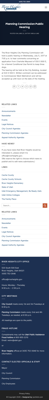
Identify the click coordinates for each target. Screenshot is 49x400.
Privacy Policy (24, 393)
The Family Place (9, 199)
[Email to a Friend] (26, 87)
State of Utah (7, 187)
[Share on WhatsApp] (14, 87)
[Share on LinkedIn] (35, 87)
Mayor (4, 368)
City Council (7, 373)
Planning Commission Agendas (15, 133)
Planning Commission (11, 378)
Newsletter (6, 115)
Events (4, 120)
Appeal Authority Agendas (13, 137)
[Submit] (45, 205)
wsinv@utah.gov (15, 340)
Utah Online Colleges (11, 195)
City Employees (8, 383)
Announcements (8, 111)
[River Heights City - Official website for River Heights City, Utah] (13, 7)
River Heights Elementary (12, 183)
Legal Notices (7, 124)
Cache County (8, 175)
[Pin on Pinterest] (31, 87)
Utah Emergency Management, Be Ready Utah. (22, 191)
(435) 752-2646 (29, 351)
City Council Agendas (11, 128)
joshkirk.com (38, 397)
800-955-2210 (22, 337)
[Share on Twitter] (22, 87)
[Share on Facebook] (18, 87)
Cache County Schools (11, 179)
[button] (46, 7)
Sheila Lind (35, 33)
